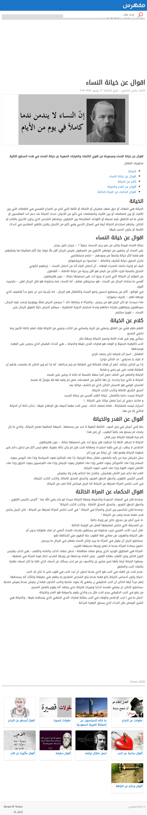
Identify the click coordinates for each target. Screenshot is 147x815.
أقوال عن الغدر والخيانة (121, 187)
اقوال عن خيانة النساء (122, 176)
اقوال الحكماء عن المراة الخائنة (117, 192)
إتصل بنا (18, 812)
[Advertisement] (73, 643)
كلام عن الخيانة (127, 181)
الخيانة (132, 171)
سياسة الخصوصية (13, 806)
